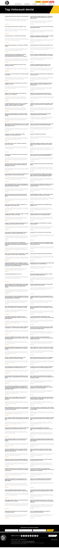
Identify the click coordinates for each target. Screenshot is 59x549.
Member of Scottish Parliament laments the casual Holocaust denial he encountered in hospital (15, 358)
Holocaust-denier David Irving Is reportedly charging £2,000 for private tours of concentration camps (40, 214)
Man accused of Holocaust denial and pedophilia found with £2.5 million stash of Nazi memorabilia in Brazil (41, 155)
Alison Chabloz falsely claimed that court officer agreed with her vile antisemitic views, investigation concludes (16, 307)
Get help (34, 4)
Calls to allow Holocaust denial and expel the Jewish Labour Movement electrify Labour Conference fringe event (41, 450)
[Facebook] (22, 536)
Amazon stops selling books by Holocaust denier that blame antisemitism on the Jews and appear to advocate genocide (41, 307)
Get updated (27, 4)
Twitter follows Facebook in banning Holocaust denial (41, 253)
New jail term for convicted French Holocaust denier (40, 232)
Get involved (42, 4)
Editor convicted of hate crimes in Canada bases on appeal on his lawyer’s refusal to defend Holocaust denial (17, 254)
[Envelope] (37, 536)
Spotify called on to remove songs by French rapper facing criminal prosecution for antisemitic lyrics (42, 263)
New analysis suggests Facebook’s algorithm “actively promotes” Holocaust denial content (41, 274)
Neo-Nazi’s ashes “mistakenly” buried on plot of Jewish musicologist (16, 155)
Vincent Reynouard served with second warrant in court (41, 45)
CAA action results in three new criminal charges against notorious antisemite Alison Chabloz (41, 285)
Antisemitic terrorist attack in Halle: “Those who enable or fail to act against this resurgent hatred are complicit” (42, 358)
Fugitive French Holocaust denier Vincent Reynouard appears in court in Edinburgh (15, 94)
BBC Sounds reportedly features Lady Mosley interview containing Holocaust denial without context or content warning (16, 114)
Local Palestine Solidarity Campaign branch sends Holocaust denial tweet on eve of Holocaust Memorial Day (42, 317)
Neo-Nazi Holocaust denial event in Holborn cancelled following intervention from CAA (41, 460)
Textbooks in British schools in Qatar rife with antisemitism (17, 16)
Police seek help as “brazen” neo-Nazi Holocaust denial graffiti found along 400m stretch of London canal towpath (16, 440)
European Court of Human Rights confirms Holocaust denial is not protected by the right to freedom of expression (15, 398)
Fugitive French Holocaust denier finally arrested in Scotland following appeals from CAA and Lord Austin (41, 94)
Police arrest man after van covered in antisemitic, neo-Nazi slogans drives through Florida (16, 205)
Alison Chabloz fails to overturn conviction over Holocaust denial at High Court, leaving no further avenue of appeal (41, 348)
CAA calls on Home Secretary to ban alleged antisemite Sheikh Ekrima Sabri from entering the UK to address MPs (16, 460)
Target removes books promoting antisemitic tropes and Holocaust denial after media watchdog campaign (41, 124)
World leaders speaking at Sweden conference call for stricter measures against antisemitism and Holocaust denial (41, 144)
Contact (50, 4)
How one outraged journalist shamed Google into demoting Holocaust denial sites (40, 512)
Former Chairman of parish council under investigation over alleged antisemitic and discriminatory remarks (17, 174)
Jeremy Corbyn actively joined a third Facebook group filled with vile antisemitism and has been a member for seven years (42, 418)
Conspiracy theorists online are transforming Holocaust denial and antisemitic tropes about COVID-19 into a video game (41, 297)
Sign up (50, 530)
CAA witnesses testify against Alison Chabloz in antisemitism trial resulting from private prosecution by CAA (41, 428)
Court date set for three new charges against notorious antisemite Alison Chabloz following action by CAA (16, 233)
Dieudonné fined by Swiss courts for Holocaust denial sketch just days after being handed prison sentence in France (16, 195)
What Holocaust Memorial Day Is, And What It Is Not (15, 26)
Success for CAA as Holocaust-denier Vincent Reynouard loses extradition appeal (41, 27)
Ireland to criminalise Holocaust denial (38, 134)
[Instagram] (26, 536)
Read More (7, 24)
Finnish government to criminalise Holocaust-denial (15, 35)
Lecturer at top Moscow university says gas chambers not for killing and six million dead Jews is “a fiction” (16, 223)
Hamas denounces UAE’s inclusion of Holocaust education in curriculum (17, 74)
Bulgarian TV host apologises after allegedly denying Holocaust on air (41, 205)
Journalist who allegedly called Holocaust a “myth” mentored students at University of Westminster (40, 65)
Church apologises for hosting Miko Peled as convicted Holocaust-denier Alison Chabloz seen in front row (16, 367)
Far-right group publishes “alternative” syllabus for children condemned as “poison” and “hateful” (17, 214)
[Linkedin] (28, 536)
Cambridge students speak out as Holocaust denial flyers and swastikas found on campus (16, 501)
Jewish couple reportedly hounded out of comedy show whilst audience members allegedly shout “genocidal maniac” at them (41, 17)
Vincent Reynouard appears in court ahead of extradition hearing (16, 46)
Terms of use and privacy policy (30, 541)
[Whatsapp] (35, 536)
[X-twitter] (24, 536)
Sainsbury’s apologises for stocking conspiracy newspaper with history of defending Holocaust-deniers (42, 36)
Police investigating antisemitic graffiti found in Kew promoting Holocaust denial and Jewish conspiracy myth (16, 490)
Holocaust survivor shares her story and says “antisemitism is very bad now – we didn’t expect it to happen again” (17, 327)
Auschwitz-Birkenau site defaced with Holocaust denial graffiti (41, 164)
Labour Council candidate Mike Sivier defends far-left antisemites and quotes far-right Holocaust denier (41, 479)
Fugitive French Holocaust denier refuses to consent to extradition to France (16, 84)
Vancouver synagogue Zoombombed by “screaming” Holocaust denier (41, 223)
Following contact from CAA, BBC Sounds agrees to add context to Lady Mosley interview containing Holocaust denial (41, 104)
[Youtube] (33, 536)
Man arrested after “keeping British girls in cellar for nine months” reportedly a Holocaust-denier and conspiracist (41, 55)
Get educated (18, 4)
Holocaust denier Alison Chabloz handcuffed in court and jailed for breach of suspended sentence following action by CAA (16, 376)
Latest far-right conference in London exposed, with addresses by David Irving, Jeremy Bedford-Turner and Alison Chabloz (16, 479)
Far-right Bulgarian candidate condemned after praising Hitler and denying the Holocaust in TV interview (41, 195)
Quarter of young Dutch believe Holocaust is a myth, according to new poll (15, 65)
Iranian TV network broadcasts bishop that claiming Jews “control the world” (41, 74)
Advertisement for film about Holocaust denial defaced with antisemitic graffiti (16, 512)
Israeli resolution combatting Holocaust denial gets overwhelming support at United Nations (40, 114)
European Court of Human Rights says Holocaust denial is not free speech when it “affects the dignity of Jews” (41, 367)
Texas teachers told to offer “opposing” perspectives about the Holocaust (15, 144)
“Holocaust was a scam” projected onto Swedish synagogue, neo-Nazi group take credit (15, 135)
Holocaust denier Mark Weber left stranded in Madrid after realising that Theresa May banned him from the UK (17, 428)
